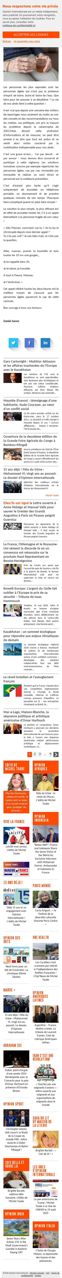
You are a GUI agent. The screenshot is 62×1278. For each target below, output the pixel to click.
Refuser (7, 41)
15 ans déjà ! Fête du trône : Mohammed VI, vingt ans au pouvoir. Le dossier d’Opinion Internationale (29, 474)
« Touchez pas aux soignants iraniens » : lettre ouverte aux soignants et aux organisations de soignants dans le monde (46, 1095)
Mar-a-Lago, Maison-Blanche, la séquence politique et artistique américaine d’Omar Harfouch (26, 716)
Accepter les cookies (31, 34)
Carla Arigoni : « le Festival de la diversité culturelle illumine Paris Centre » (46, 917)
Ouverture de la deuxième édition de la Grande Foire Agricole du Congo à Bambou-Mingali (30, 441)
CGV (48, 1273)
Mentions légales (37, 1273)
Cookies (38, 1276)
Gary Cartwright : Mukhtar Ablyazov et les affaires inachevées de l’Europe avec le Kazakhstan (30, 366)
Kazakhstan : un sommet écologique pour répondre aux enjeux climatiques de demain (31, 636)
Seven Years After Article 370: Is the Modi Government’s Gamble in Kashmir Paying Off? (16, 1245)
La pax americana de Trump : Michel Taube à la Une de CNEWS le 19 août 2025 (45, 1206)
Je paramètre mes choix (27, 41)
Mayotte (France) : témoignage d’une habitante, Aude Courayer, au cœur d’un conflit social (30, 405)
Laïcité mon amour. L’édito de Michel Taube (16, 850)
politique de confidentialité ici (19, 25)
